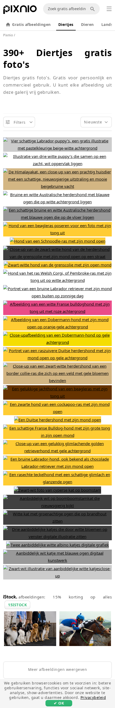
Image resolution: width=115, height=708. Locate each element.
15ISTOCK (17, 604)
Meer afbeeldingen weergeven (57, 669)
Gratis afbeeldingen (31, 24)
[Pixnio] (20, 10)
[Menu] (109, 8)
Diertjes (66, 24)
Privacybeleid (93, 697)
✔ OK (59, 703)
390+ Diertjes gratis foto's (57, 58)
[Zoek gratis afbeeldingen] (93, 8)
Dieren (87, 24)
